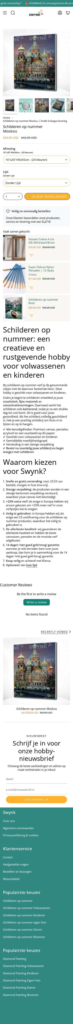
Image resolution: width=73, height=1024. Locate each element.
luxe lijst (31, 565)
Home (6, 117)
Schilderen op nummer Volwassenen (26, 908)
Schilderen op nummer (18, 901)
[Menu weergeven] (5, 12)
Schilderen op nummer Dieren (22, 929)
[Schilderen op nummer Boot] (14, 308)
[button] (13, 12)
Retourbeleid (11, 879)
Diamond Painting (14, 959)
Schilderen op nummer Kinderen (24, 915)
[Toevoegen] (31, 255)
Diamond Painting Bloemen (21, 995)
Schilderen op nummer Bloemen (24, 937)
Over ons (9, 821)
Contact (8, 857)
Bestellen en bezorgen (17, 871)
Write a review (37, 602)
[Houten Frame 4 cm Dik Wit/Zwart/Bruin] (14, 248)
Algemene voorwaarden (18, 828)
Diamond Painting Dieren (19, 987)
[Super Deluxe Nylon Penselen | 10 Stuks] (14, 278)
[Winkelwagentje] (68, 12)
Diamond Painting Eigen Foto (21, 980)
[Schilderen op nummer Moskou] (36, 671)
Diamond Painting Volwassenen (23, 966)
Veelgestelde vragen (16, 864)
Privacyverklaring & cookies (21, 835)
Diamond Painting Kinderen (21, 973)
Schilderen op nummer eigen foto (24, 922)
